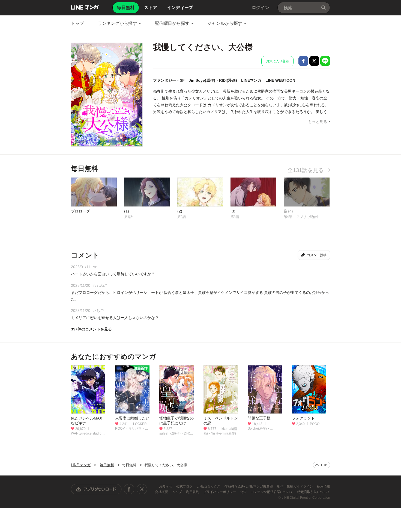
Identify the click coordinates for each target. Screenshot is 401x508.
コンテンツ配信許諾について (272, 492)
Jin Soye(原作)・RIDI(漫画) (213, 80)
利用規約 (193, 492)
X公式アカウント (141, 489)
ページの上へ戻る (321, 465)
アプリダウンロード (96, 489)
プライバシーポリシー (220, 492)
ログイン (260, 7)
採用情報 (323, 486)
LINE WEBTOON (280, 80)
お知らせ (166, 486)
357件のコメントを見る (91, 329)
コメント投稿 (317, 255)
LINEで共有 (325, 61)
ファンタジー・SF (169, 80)
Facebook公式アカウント (129, 489)
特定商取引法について (313, 492)
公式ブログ (184, 486)
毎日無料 (107, 465)
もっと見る (317, 121)
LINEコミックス (209, 486)
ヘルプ (177, 492)
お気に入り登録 (277, 61)
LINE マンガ (85, 7)
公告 (243, 492)
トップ (77, 23)
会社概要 (162, 492)
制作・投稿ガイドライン (295, 486)
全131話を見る (306, 170)
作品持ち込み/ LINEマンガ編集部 (249, 486)
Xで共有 (314, 61)
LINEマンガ (251, 80)
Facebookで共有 (303, 61)
